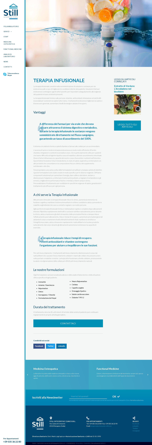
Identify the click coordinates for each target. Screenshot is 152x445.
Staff (6, 37)
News (6, 62)
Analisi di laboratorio (9, 55)
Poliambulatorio (11, 26)
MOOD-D (102, 443)
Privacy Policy (79, 443)
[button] (68, 323)
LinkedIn (136, 426)
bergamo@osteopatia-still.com (101, 426)
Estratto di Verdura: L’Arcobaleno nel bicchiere (124, 89)
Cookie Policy (87, 443)
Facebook (136, 424)
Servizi (7, 31)
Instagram (136, 431)
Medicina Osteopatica (9, 43)
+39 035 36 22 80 (12, 441)
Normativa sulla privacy (137, 400)
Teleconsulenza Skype (13, 74)
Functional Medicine (13, 49)
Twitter (135, 428)
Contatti (8, 67)
